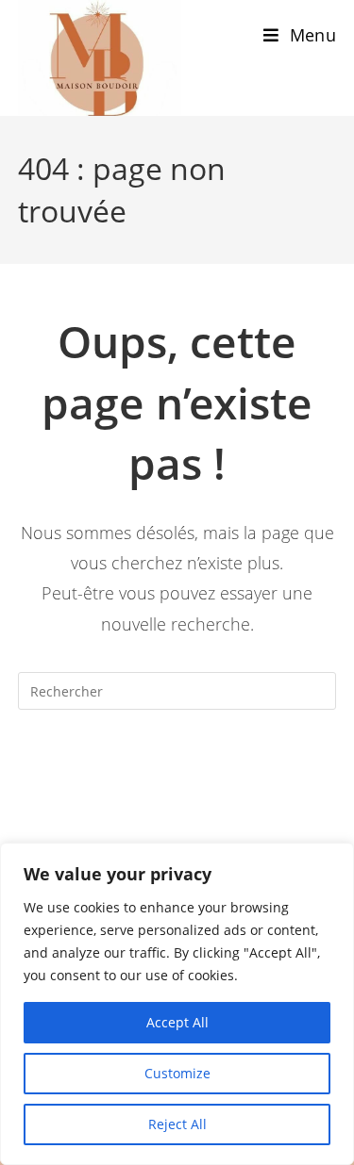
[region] (177, 1004)
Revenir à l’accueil (177, 767)
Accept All (177, 1022)
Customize (177, 1073)
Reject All (177, 1124)
